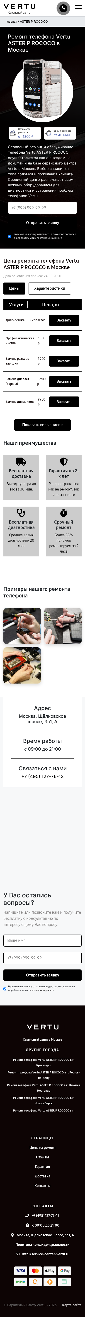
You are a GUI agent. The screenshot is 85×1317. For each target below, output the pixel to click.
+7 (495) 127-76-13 (42, 776)
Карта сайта (72, 1305)
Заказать (64, 320)
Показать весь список (42, 424)
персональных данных (49, 238)
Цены (14, 288)
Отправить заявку (42, 222)
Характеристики (49, 288)
